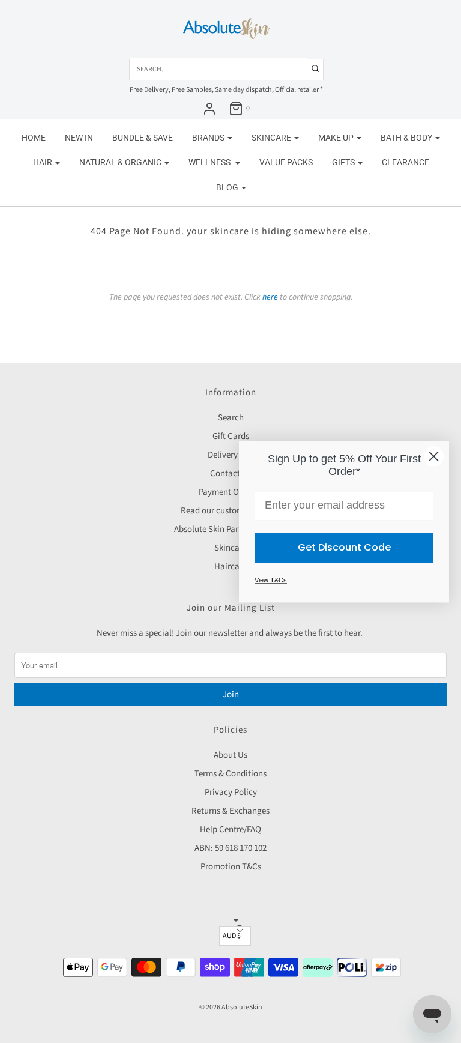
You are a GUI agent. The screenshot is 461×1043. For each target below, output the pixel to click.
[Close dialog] (433, 456)
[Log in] (209, 108)
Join (231, 694)
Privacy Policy (231, 792)
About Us (230, 755)
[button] (235, 936)
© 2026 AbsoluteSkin (230, 1007)
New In (79, 137)
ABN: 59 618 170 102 (230, 848)
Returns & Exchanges (230, 811)
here (270, 297)
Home (34, 137)
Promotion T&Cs (230, 866)
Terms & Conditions (230, 773)
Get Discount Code (344, 547)
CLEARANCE (405, 162)
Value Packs (286, 162)
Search (231, 417)
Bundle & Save (142, 137)
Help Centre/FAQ (230, 829)
